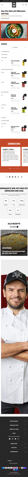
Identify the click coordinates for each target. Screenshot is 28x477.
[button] (2, 4)
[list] (14, 243)
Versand (18, 65)
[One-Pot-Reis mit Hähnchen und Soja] (14, 31)
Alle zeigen (13, 226)
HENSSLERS (15, 472)
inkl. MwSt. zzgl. (14, 65)
